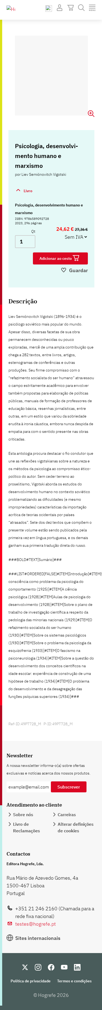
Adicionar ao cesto (56, 258)
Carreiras (67, 814)
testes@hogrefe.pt (35, 924)
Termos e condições (74, 981)
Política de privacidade (31, 981)
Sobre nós (23, 814)
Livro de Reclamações (26, 827)
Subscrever (68, 787)
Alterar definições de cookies (76, 827)
